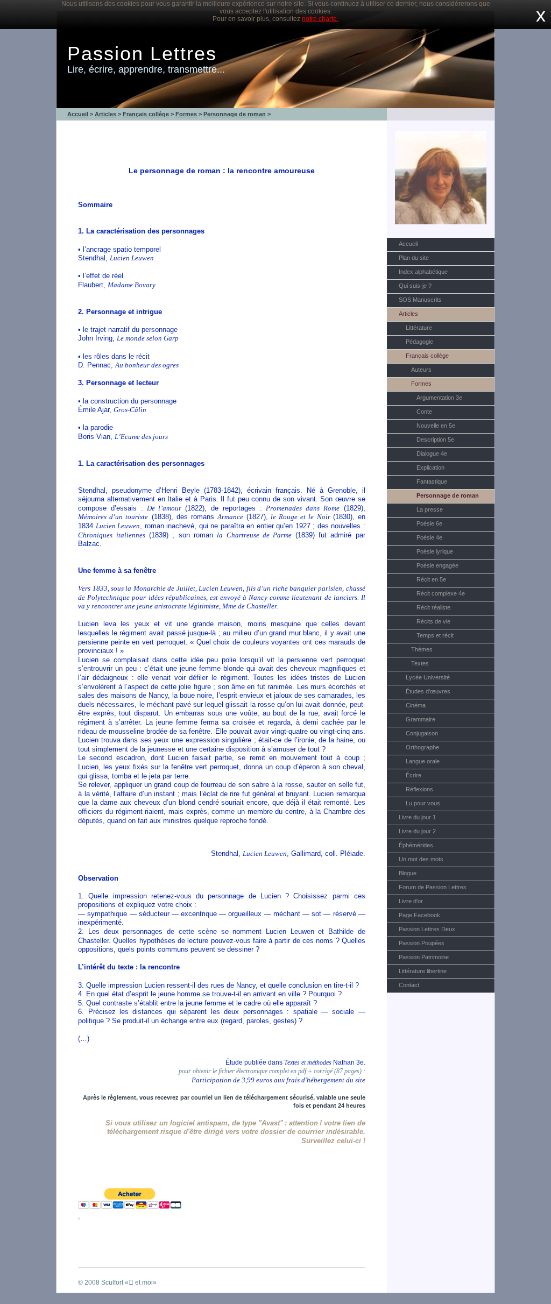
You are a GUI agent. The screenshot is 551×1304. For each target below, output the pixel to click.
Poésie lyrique (434, 551)
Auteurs (421, 369)
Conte (424, 411)
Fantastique (431, 481)
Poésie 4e (429, 537)
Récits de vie (433, 621)
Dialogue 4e (431, 453)
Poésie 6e (429, 523)
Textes (420, 663)
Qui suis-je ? (415, 285)
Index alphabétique (423, 271)
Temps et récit (435, 635)
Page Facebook (419, 915)
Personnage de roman (447, 495)
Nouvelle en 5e (435, 425)
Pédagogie (419, 341)
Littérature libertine (423, 971)
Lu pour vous (423, 803)
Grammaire (420, 719)
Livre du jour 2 (417, 831)
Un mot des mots (421, 859)
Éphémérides (416, 845)
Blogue (407, 873)
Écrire (413, 775)
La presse (429, 509)
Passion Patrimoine (424, 957)
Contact (409, 985)
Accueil (408, 243)
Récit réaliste (433, 607)
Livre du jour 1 (417, 817)
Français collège (427, 355)
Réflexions (419, 789)
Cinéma (416, 705)
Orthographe (422, 747)
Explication (430, 467)
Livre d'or (411, 901)
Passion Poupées (421, 943)
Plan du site (414, 257)
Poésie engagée (437, 565)
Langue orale (423, 761)
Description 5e (435, 439)
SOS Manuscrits (420, 299)
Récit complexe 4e (440, 593)
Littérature (419, 327)
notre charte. (320, 19)
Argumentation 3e (439, 397)
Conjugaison (422, 733)
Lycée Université (428, 677)
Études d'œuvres (428, 691)
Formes (421, 383)
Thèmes (422, 649)
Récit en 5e (431, 579)
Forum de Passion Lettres (433, 887)
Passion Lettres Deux (427, 929)
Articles (408, 313)
